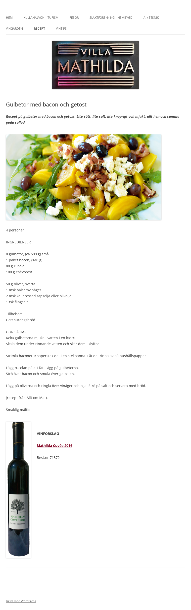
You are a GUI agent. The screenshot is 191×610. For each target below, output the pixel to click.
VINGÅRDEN (14, 28)
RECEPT (39, 28)
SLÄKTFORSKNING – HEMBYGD (111, 17)
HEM (9, 17)
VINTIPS (61, 28)
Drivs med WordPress (21, 601)
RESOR (74, 17)
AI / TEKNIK (151, 17)
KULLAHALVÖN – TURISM (41, 17)
